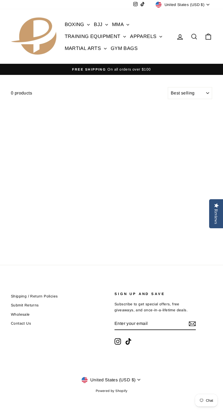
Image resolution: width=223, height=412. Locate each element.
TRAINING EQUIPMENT (93, 36)
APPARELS (144, 36)
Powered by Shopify (111, 391)
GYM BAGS (124, 48)
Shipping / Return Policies (34, 296)
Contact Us (21, 323)
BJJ (99, 24)
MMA (118, 24)
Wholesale (20, 314)
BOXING (75, 24)
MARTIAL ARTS (84, 48)
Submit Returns (25, 305)
